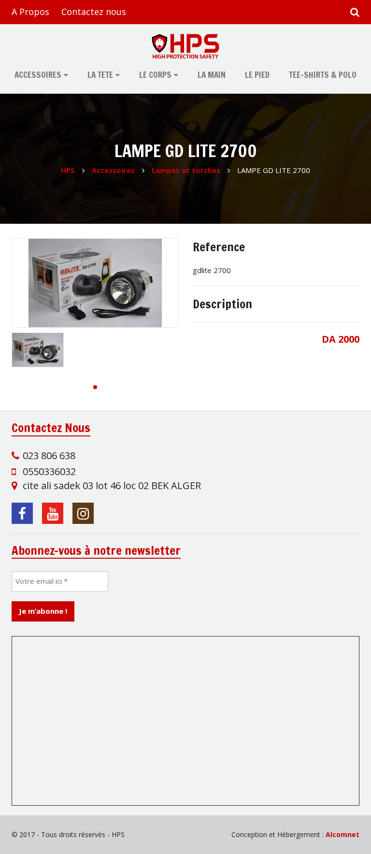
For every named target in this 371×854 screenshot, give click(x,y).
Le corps (155, 75)
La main (212, 75)
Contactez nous (93, 11)
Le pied (257, 75)
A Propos (30, 11)
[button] (95, 387)
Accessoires (37, 75)
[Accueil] (185, 46)
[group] (95, 283)
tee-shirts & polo (323, 75)
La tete (100, 75)
